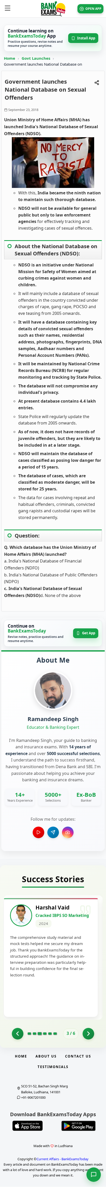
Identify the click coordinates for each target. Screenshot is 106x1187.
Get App (88, 633)
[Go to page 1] (29, 1033)
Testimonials (53, 1066)
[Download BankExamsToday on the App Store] (27, 1126)
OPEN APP (93, 8)
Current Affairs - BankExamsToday (63, 1159)
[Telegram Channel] (53, 832)
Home (9, 58)
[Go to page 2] (17, 1033)
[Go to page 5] (50, 1033)
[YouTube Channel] (38, 832)
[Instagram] (68, 832)
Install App (86, 38)
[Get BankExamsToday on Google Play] (78, 1126)
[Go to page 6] (55, 1033)
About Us (46, 1056)
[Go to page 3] (39, 1033)
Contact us (78, 1056)
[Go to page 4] (45, 1033)
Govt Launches (36, 58)
